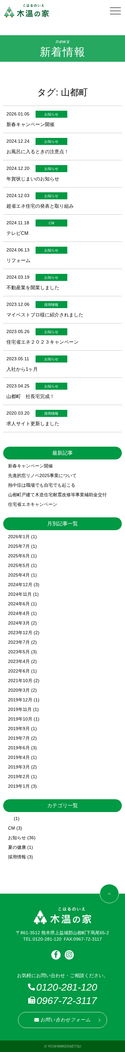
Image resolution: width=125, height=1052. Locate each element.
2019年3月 (19, 766)
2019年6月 (19, 747)
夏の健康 (17, 847)
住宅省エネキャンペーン (32, 504)
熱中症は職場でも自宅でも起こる (41, 485)
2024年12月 (20, 584)
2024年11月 (20, 594)
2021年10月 (20, 680)
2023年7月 (19, 642)
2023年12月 (20, 632)
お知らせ (17, 837)
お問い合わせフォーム (65, 1019)
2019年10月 (20, 718)
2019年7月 (19, 738)
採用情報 (17, 856)
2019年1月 (19, 786)
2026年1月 (19, 536)
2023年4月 (19, 661)
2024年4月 (19, 613)
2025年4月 (19, 575)
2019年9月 (19, 728)
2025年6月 (19, 555)
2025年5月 (19, 565)
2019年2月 (19, 776)
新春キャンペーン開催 (30, 465)
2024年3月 (19, 623)
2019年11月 (20, 709)
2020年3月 (19, 690)
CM (11, 828)
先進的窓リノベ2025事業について (42, 475)
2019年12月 (20, 699)
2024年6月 (19, 603)
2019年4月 (19, 757)
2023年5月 (19, 651)
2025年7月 (19, 546)
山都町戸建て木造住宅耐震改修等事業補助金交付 (57, 494)
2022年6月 (19, 670)
